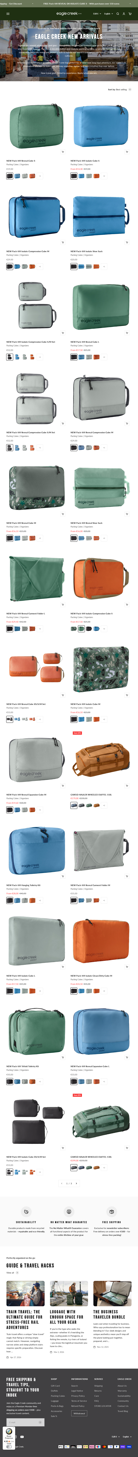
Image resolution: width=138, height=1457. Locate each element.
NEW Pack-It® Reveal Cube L (85, 341)
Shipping (98, 1385)
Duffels (54, 1390)
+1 (40, 176)
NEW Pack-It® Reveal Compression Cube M (92, 432)
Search (74, 1385)
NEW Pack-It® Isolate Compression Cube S (92, 613)
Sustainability (124, 1396)
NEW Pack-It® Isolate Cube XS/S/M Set (26, 1157)
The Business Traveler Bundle (109, 1314)
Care (96, 1396)
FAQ (96, 1401)
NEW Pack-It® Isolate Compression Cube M (27, 251)
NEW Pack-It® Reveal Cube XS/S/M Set (26, 704)
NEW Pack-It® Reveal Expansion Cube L (90, 1066)
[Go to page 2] (76, 1183)
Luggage (55, 1401)
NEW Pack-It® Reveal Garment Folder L (25, 613)
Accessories (56, 1411)
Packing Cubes (58, 1396)
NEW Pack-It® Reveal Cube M (21, 523)
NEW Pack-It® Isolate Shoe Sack (87, 251)
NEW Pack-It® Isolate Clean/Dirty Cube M (91, 975)
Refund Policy (77, 1406)
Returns (98, 1390)
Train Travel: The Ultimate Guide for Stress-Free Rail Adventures (24, 1319)
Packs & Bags (57, 1406)
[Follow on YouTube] (22, 1437)
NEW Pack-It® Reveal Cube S (20, 160)
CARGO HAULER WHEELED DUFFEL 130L (91, 1157)
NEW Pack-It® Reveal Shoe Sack (86, 523)
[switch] (9, 1446)
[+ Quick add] (62, 151)
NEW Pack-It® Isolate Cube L (20, 975)
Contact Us (123, 1406)
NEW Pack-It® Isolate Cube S (85, 160)
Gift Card (55, 1385)
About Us (122, 1385)
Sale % (54, 1416)
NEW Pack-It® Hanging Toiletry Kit (23, 885)
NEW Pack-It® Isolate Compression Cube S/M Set (30, 341)
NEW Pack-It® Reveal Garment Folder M (90, 885)
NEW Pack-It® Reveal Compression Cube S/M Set (30, 432)
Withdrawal (79, 1413)
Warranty (122, 1390)
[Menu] (13, 1428)
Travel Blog (123, 1411)
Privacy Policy (78, 1396)
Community (123, 1401)
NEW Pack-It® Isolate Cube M (85, 704)
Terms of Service (79, 1401)
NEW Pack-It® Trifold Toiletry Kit (22, 1066)
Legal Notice (77, 1390)
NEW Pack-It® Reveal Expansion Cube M (26, 794)
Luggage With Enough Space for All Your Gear (67, 1317)
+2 (104, 176)
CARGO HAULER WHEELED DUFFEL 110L (91, 794)
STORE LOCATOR (102, 1406)
